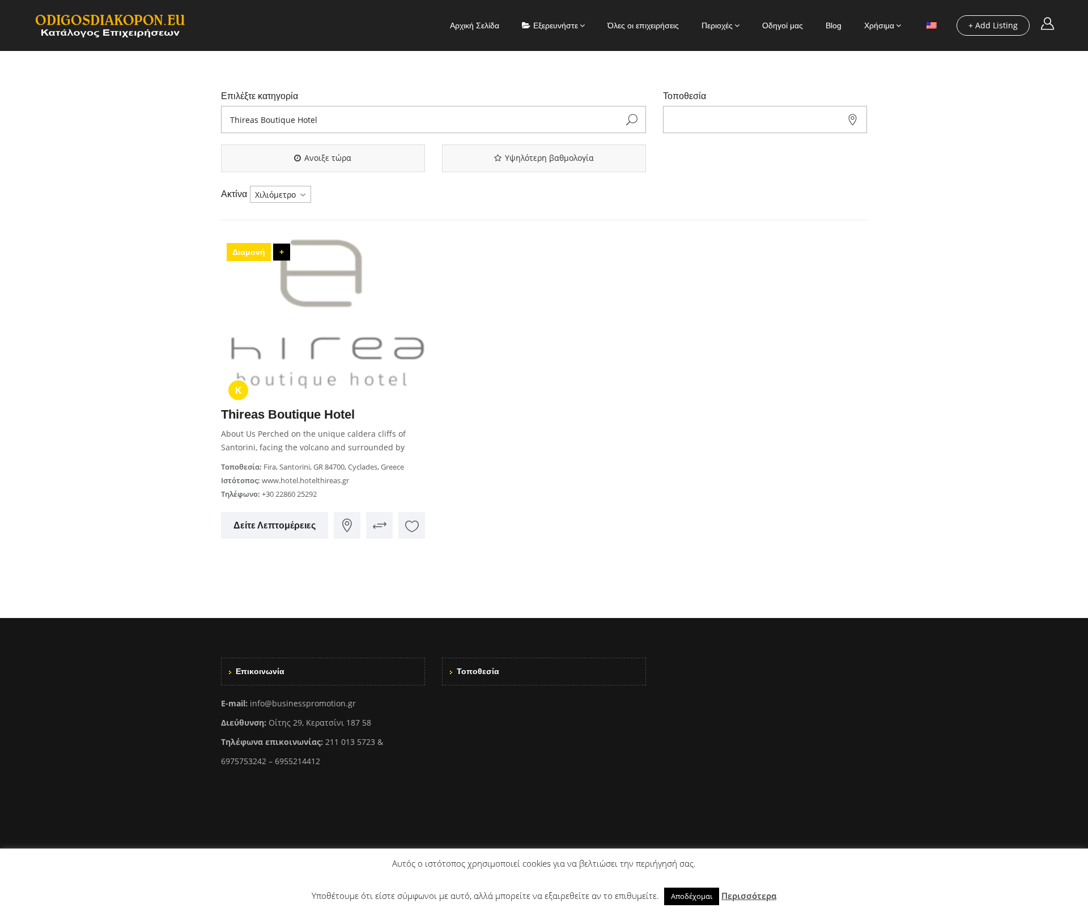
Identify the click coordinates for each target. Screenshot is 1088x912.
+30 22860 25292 (289, 494)
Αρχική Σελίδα (474, 25)
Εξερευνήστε (555, 25)
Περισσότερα (748, 895)
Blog (834, 25)
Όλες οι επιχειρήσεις (643, 25)
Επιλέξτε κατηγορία (259, 96)
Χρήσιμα (879, 25)
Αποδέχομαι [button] (691, 896)
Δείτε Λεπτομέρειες (274, 525)
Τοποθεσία (684, 96)
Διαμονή (248, 252)
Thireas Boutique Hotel (288, 414)
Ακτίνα (234, 194)
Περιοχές (717, 25)
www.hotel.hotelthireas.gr (305, 480)
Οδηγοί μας (782, 25)
